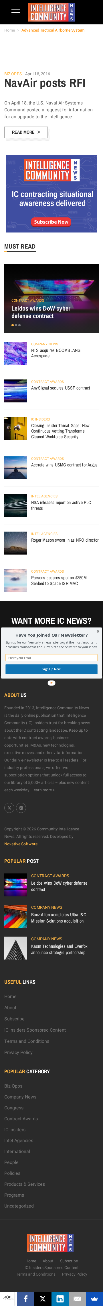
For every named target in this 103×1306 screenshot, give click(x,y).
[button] (51, 635)
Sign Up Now (51, 669)
